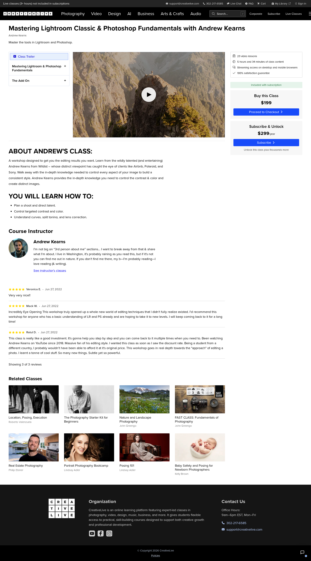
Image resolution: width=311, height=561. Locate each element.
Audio (195, 14)
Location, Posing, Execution (28, 417)
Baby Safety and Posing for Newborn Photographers (194, 467)
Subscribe (274, 14)
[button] (302, 552)
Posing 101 (127, 465)
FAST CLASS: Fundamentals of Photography (196, 419)
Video (96, 14)
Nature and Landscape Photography (135, 419)
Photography (73, 14)
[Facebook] (100, 533)
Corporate (255, 14)
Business (146, 14)
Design (114, 14)
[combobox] (228, 13)
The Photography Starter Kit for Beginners (86, 419)
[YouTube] (92, 533)
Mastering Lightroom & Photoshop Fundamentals (36, 68)
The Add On (20, 80)
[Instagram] (109, 533)
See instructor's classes (49, 270)
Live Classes (294, 14)
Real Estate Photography (26, 465)
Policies (155, 555)
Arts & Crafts (172, 14)
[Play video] (149, 94)
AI (129, 14)
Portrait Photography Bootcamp (86, 465)
